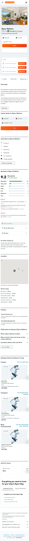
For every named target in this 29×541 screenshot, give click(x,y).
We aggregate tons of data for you (11, 524)
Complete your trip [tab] (8, 488)
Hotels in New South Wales (18, 536)
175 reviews (19, 31)
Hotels (12, 534)
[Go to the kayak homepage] (9, 2)
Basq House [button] (4, 381)
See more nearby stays (22, 362)
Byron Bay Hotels (10, 537)
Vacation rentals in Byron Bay (10, 501)
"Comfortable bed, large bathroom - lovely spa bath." (13, 202)
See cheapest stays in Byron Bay (23, 393)
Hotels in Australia (7, 536)
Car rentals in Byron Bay (9, 497)
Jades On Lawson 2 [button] (6, 444)
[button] (2, 2)
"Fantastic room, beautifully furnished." (12, 209)
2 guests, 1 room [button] (7, 41)
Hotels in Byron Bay (8, 499)
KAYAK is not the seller (8, 521)
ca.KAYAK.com (6, 534)
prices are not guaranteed (7, 517)
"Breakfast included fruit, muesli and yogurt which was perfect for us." (13, 206)
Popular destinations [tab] (20, 488)
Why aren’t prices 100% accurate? (11, 527)
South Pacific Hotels (19, 534)
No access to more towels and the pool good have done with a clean (13, 216)
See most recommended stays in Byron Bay (22, 425)
